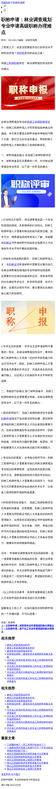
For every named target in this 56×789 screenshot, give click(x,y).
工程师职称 (12, 63)
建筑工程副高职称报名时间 (20, 648)
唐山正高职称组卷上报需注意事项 (24, 769)
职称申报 (6, 418)
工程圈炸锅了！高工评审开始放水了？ (26, 744)
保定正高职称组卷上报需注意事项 (24, 760)
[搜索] (28, 6)
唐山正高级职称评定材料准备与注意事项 (27, 763)
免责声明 (5, 774)
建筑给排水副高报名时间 (19, 651)
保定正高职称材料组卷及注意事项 (24, 757)
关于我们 (15, 774)
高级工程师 (33, 121)
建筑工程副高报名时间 (18, 645)
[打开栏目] (28, 11)
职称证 (7, 242)
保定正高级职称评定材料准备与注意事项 (27, 754)
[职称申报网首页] (18, 2)
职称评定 (45, 121)
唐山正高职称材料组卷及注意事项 (24, 766)
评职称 (20, 53)
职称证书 (14, 264)
